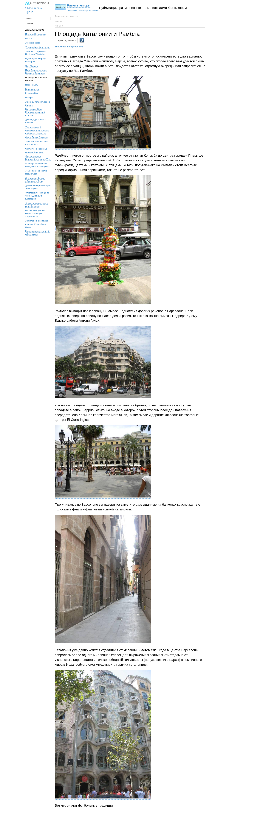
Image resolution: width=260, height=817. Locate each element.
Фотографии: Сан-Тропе (37, 46)
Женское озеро (32, 42)
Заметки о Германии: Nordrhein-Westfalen (35, 53)
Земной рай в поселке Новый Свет (36, 172)
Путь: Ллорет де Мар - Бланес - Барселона (36, 72)
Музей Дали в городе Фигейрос (35, 60)
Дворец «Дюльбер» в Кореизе (35, 121)
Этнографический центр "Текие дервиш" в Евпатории (37, 195)
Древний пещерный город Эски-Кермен (38, 187)
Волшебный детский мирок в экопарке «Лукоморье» (35, 213)
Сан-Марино (31, 65)
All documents (33, 8)
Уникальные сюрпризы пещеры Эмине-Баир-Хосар (36, 223)
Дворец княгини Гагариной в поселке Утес (38, 157)
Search (30, 23)
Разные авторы (78, 5)
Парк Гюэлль (31, 84)
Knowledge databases (88, 10)
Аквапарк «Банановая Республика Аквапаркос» (37, 165)
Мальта (28, 38)
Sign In (29, 12)
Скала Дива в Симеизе (36, 137)
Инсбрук (29, 97)
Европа (58, 20)
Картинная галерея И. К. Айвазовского (37, 232)
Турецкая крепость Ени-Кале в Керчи (37, 143)
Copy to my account (66, 40)
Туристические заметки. (66, 15)
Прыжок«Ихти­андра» (35, 34)
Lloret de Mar (31, 93)
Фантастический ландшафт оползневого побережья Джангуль (37, 129)
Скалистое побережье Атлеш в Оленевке (36, 150)
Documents (72, 10)
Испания (59, 25)
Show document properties (69, 46)
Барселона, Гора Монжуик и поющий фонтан (35, 112)
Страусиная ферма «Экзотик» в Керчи (35, 179)
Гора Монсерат (32, 88)
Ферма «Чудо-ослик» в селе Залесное (36, 204)
